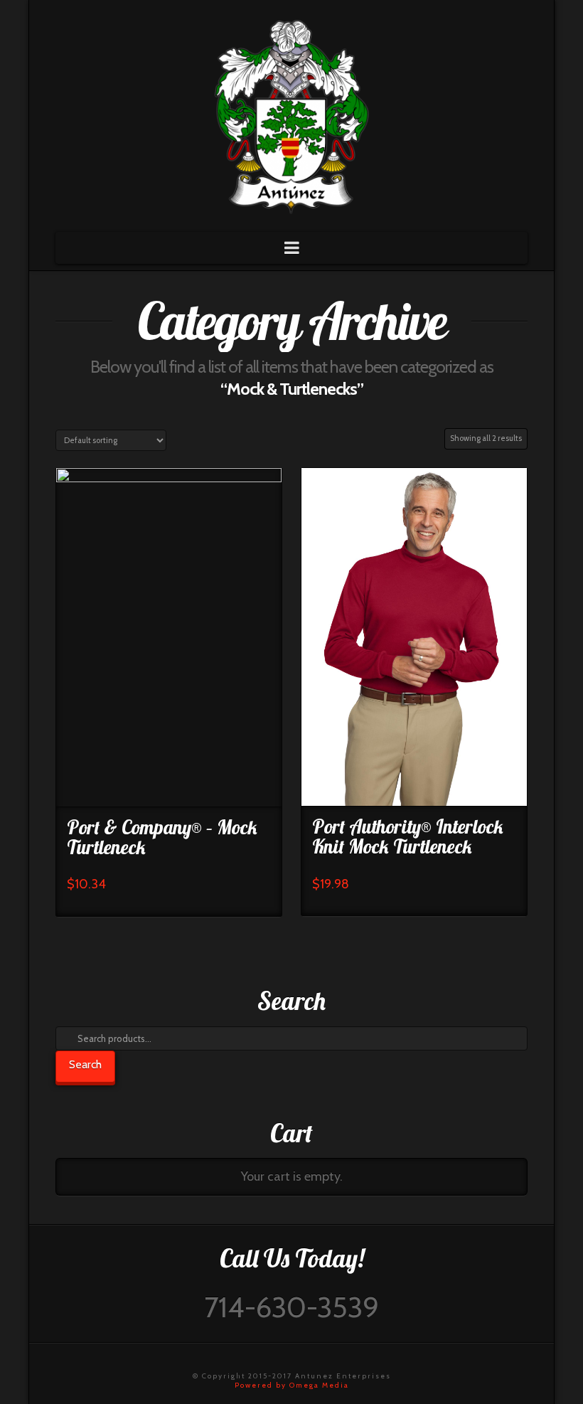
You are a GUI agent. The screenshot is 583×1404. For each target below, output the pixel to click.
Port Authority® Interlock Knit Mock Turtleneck (407, 836)
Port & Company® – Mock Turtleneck (162, 837)
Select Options (168, 783)
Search (85, 1064)
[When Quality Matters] (291, 112)
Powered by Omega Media (292, 1385)
